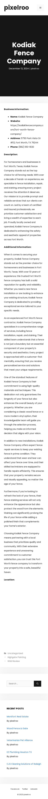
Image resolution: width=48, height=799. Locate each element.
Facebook (15, 789)
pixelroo (16, 7)
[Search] (37, 684)
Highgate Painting (16, 657)
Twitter (25, 789)
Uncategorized (15, 653)
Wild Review (13, 661)
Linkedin (34, 789)
